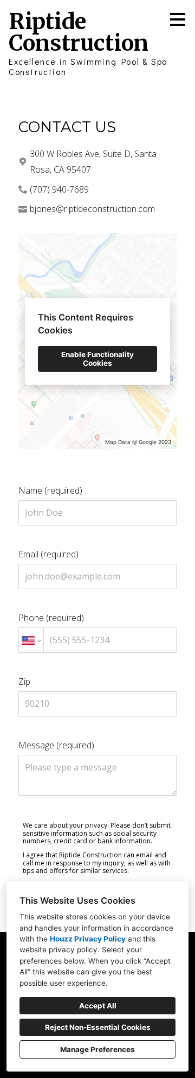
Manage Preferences (97, 1049)
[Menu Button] (177, 19)
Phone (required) (51, 618)
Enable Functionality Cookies (97, 358)
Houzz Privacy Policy (88, 938)
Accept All (97, 1005)
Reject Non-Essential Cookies (98, 1027)
